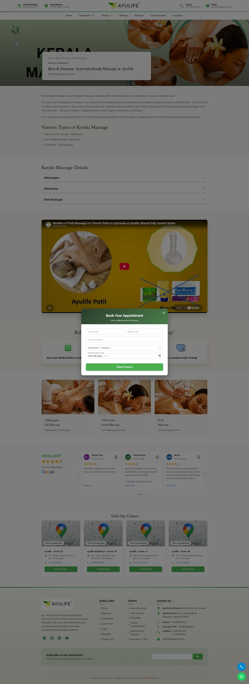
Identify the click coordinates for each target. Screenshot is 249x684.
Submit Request (124, 367)
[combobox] (120, 348)
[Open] (160, 348)
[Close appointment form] (164, 313)
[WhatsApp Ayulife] (241, 676)
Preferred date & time (96, 353)
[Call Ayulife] (241, 667)
